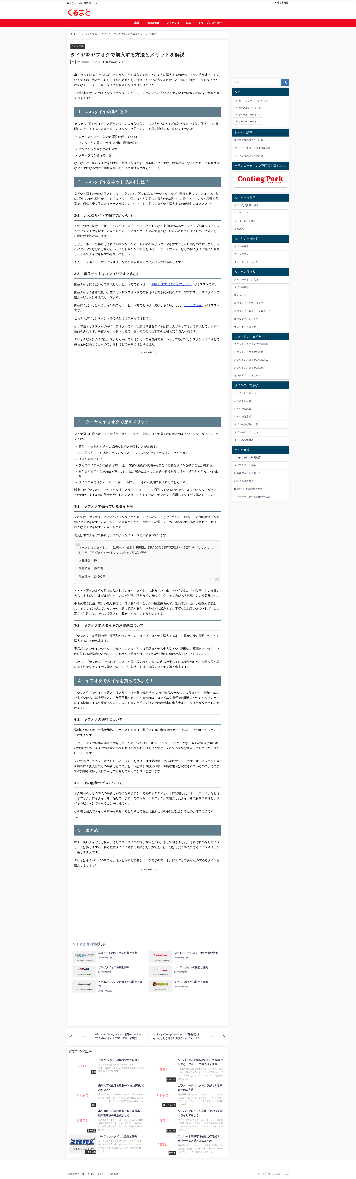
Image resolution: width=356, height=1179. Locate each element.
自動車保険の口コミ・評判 (248, 140)
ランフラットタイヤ (245, 327)
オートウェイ (193, 305)
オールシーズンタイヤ (246, 319)
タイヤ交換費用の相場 (246, 205)
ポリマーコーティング (250, 121)
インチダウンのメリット (247, 375)
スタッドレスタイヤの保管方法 (251, 359)
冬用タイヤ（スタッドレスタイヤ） (253, 311)
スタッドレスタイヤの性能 (248, 367)
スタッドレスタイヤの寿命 (248, 352)
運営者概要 (282, 2)
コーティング (245, 101)
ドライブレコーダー (210, 22)
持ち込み (239, 229)
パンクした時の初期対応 (247, 457)
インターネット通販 (245, 221)
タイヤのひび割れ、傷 (246, 424)
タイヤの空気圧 (242, 408)
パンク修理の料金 (243, 481)
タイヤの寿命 (241, 246)
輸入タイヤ (240, 295)
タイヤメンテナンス (245, 393)
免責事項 (113, 1174)
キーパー (264, 101)
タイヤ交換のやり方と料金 (248, 156)
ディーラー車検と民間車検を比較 (252, 148)
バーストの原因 (242, 401)
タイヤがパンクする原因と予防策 (252, 497)
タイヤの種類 (241, 287)
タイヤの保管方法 (243, 440)
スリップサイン (242, 254)
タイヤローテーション (246, 262)
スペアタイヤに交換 (245, 465)
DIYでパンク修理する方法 (248, 489)
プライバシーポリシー (94, 1174)
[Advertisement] (111, 383)
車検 (136, 22)
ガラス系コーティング (250, 108)
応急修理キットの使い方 (247, 473)
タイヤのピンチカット (246, 432)
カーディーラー (242, 213)
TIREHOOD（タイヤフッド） (171, 284)
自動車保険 (152, 22)
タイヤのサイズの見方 (246, 279)
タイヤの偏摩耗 (242, 416)
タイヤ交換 (172, 22)
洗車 (188, 22)
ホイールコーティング (250, 115)
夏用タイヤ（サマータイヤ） (250, 303)
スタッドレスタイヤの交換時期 (251, 344)
